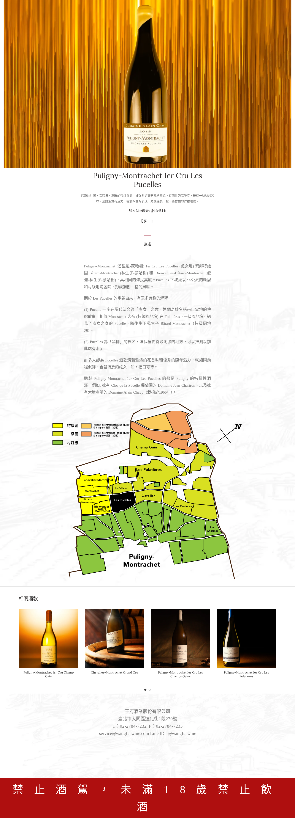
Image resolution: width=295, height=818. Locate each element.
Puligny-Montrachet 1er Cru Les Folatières (246, 674)
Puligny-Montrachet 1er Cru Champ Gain (49, 674)
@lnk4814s (158, 210)
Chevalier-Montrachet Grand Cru (114, 672)
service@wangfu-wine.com (124, 733)
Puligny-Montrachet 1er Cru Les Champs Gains (180, 674)
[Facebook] (152, 221)
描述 (147, 244)
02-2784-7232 (133, 726)
